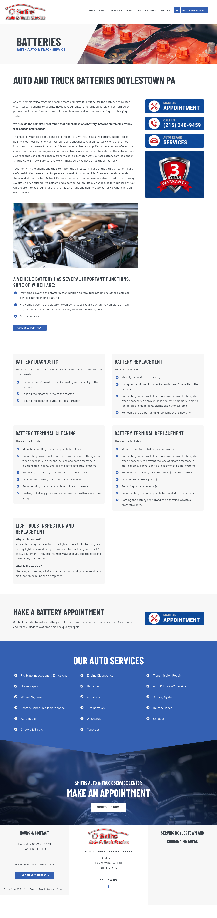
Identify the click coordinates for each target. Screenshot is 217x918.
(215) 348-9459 (108, 867)
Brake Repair (29, 686)
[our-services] (174, 135)
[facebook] (108, 886)
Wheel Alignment (33, 697)
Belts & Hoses (162, 708)
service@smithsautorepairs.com (34, 864)
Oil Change (94, 718)
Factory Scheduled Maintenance (43, 708)
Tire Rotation (96, 708)
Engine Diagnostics (100, 675)
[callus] (174, 118)
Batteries (93, 686)
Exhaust (158, 718)
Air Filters (93, 697)
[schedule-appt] (174, 101)
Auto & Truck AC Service (169, 686)
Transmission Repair (167, 675)
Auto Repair (29, 718)
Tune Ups (93, 729)
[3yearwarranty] (174, 152)
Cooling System (163, 697)
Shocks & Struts (32, 729)
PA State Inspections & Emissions (44, 675)
